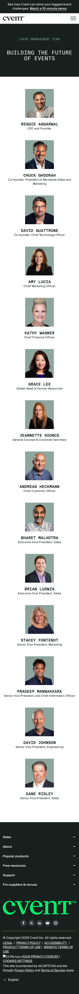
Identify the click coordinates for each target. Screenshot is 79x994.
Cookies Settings (17, 961)
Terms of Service (53, 970)
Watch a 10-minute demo (48, 8)
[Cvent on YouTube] (47, 923)
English (13, 980)
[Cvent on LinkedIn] (39, 923)
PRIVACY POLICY (28, 943)
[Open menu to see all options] (73, 18)
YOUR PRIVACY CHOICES (39, 956)
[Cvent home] (14, 18)
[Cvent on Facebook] (23, 923)
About (7, 847)
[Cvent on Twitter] (31, 923)
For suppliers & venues (20, 885)
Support (9, 875)
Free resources (14, 866)
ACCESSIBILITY (55, 943)
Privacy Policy (24, 970)
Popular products (16, 856)
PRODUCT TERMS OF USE (22, 947)
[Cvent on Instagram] (55, 923)
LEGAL (7, 943)
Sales (7, 837)
